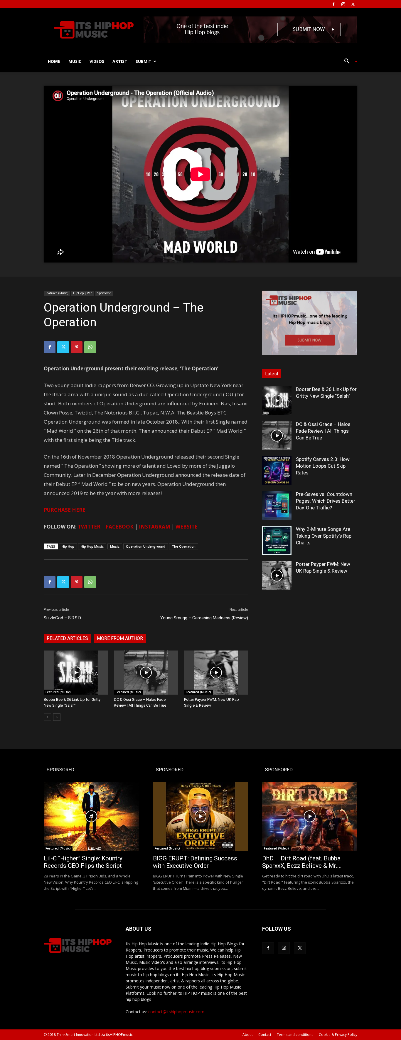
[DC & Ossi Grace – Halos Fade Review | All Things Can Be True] (146, 673)
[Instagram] (343, 4)
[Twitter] (352, 4)
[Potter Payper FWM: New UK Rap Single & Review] (216, 673)
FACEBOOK (120, 526)
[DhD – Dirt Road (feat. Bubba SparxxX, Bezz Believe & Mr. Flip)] (309, 816)
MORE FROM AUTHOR (120, 638)
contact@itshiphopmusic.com (176, 1011)
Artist (119, 61)
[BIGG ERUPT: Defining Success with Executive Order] (200, 816)
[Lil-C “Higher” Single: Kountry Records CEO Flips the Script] (91, 816)
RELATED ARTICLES (67, 638)
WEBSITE (187, 526)
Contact (264, 1034)
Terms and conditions (295, 1034)
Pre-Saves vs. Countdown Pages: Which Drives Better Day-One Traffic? (325, 501)
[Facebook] (333, 4)
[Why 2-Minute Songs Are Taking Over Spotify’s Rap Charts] (277, 540)
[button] (348, 62)
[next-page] (56, 717)
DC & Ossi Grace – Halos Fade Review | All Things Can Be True (323, 431)
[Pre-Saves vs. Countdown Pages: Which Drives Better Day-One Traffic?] (277, 505)
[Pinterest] (76, 347)
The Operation (184, 546)
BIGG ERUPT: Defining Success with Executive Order (195, 862)
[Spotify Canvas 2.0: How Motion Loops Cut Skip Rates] (277, 470)
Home (54, 61)
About (247, 1034)
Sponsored (104, 293)
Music (74, 61)
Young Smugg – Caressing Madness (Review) (204, 618)
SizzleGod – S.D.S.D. (63, 618)
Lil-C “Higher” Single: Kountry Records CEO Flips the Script (83, 862)
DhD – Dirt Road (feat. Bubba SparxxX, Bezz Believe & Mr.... (302, 862)
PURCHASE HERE (64, 509)
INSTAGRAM (154, 526)
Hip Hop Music (92, 546)
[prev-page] (47, 717)
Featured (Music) (57, 293)
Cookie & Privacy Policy (338, 1034)
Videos (97, 61)
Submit (143, 61)
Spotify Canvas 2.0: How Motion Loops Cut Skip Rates (323, 466)
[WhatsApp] (90, 347)
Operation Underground (145, 546)
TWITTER (89, 526)
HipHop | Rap (82, 293)
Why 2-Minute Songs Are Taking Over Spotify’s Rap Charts (323, 536)
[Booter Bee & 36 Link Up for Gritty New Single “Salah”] (76, 673)
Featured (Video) (276, 848)
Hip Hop (68, 546)
